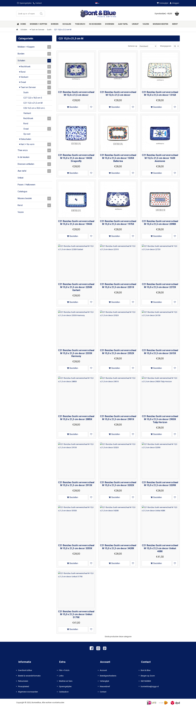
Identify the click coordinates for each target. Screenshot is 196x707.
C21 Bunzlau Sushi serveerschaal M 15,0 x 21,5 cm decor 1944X (76, 223)
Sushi (49, 29)
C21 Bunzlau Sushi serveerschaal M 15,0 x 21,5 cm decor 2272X (160, 286)
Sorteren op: (132, 46)
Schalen (24, 29)
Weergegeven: (166, 46)
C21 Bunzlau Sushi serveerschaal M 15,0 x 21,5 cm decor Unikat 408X (160, 548)
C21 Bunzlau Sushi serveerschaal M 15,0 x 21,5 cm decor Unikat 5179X (76, 614)
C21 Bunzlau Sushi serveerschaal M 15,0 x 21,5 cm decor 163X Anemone (160, 158)
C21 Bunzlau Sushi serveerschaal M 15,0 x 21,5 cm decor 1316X (160, 93)
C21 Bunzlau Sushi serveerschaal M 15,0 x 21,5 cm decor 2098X (160, 223)
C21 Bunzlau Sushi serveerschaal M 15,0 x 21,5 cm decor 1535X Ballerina (118, 158)
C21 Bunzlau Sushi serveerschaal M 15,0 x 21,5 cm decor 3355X (76, 547)
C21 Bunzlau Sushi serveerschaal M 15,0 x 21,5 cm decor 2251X (118, 286)
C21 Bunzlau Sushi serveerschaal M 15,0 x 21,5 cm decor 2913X (76, 484)
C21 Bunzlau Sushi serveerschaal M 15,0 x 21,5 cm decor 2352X (118, 352)
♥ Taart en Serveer (37, 29)
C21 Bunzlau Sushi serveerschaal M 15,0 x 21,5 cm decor (76, 93)
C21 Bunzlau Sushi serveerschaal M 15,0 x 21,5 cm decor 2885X (76, 418)
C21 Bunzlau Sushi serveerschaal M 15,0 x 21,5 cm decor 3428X (118, 547)
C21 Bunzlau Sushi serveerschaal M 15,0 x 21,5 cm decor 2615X (160, 352)
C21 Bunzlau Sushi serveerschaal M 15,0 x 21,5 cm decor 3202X (118, 484)
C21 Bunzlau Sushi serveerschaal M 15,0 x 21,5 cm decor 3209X (160, 484)
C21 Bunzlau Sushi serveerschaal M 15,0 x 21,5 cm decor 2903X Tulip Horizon (160, 419)
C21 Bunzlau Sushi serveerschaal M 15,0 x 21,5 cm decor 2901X (118, 418)
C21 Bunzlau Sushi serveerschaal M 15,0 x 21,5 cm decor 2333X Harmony (76, 353)
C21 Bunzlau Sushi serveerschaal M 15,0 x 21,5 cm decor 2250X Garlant (76, 287)
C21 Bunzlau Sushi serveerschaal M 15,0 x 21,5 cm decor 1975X (118, 223)
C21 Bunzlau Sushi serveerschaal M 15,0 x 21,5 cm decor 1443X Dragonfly (76, 158)
